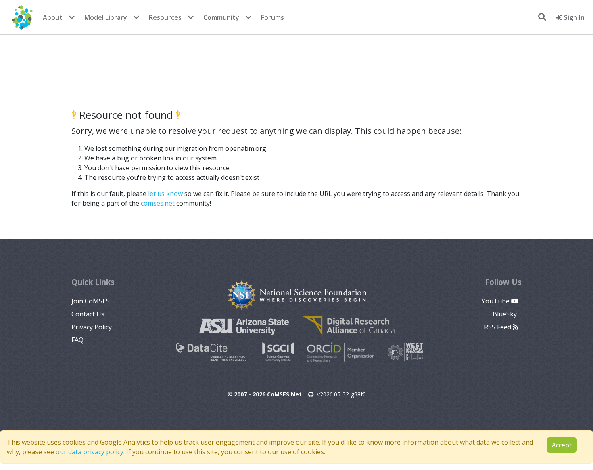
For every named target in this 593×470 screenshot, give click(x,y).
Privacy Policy (91, 326)
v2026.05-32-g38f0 (341, 394)
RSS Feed (498, 326)
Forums (272, 17)
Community (221, 17)
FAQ (77, 339)
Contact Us (87, 314)
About (53, 17)
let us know (165, 193)
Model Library (105, 17)
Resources (165, 17)
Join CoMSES (90, 301)
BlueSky (505, 314)
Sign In (573, 17)
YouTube (496, 301)
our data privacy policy (89, 451)
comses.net (158, 203)
